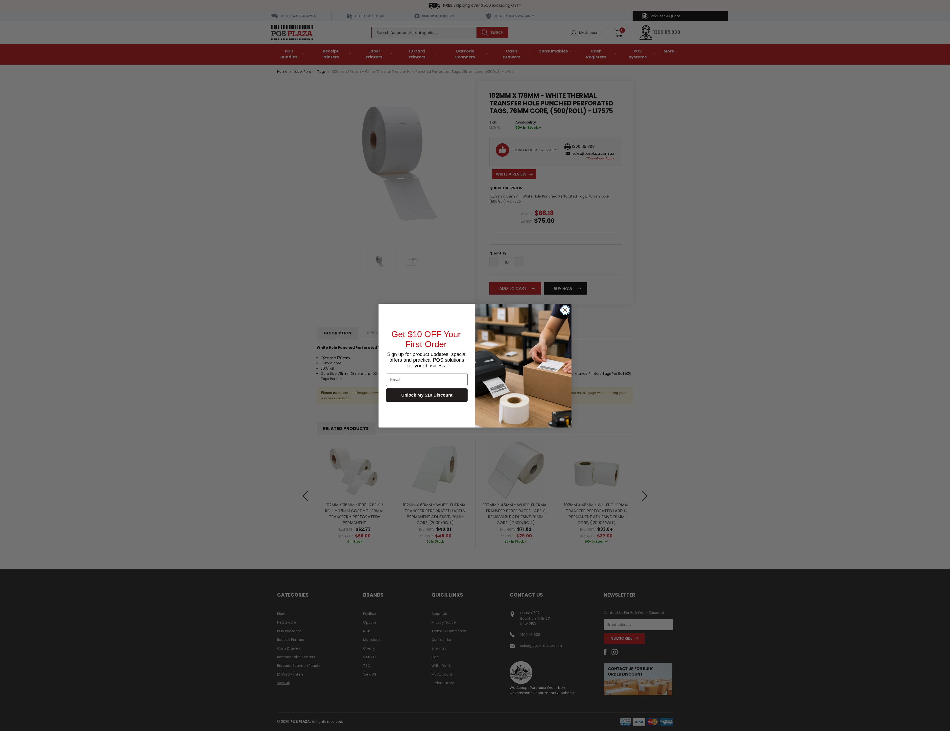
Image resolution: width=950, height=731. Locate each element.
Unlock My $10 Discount (426, 395)
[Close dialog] (565, 310)
